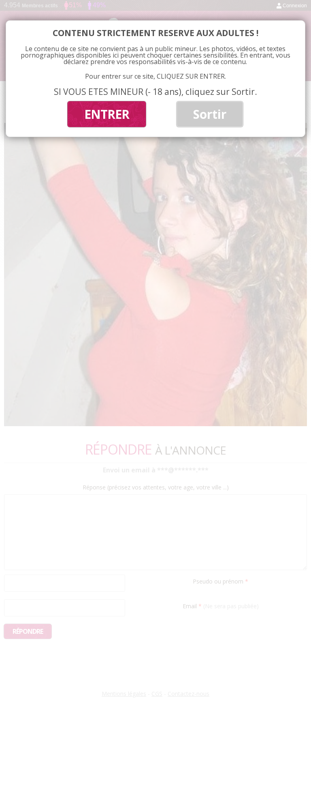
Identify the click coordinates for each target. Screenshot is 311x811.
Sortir (209, 114)
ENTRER (106, 114)
